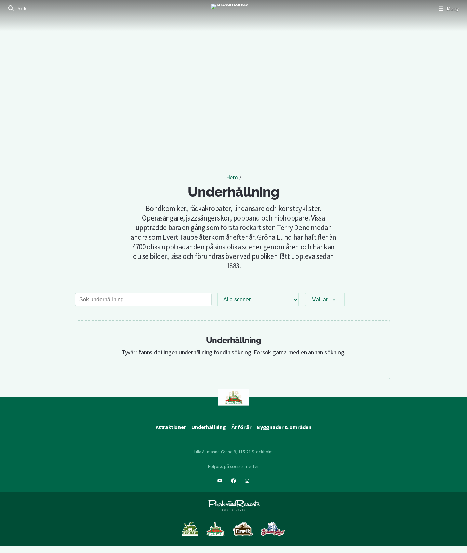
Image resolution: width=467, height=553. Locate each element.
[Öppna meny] (447, 8)
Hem (232, 177)
